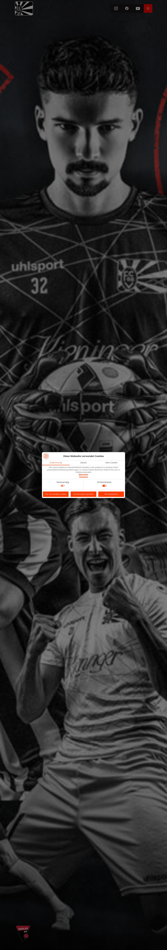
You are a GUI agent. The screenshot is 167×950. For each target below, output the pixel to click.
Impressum (83, 477)
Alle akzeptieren (111, 494)
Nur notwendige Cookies (55, 494)
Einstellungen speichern (83, 494)
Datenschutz (83, 474)
